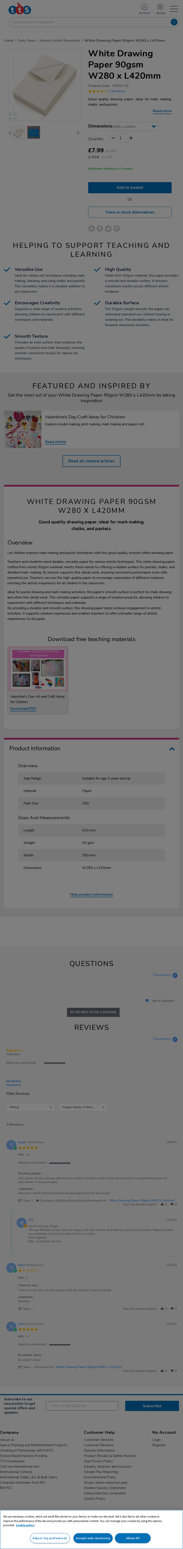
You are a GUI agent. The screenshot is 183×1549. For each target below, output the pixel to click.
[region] (91, 1529)
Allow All (132, 1538)
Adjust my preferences (50, 1538)
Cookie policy (25, 1525)
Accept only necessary (93, 1538)
